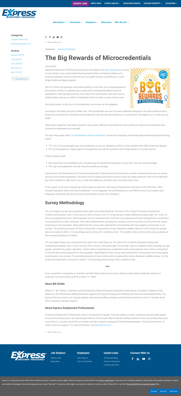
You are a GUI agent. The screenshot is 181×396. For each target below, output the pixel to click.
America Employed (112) (21, 44)
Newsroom (106, 22)
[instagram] (149, 359)
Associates (75, 22)
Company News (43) (19, 39)
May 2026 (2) (16, 68)
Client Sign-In (111, 3)
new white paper (112, 70)
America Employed (66, 49)
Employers (91, 22)
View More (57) (21, 79)
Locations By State (111, 365)
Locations (170, 3)
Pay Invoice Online (84, 361)
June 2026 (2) (16, 63)
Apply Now (96, 3)
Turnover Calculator (112, 361)
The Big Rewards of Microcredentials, (88, 135)
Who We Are (121, 22)
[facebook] (132, 359)
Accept (154, 391)
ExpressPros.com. (103, 325)
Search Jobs (80, 3)
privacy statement (106, 380)
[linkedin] (138, 359)
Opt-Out (163, 391)
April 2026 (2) (16, 72)
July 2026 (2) (16, 59)
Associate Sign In (131, 3)
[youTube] (144, 359)
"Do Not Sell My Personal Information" (141, 384)
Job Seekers (58, 22)
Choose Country (152, 3)
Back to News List (54, 42)
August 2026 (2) (17, 55)
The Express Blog (111, 358)
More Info (173, 391)
